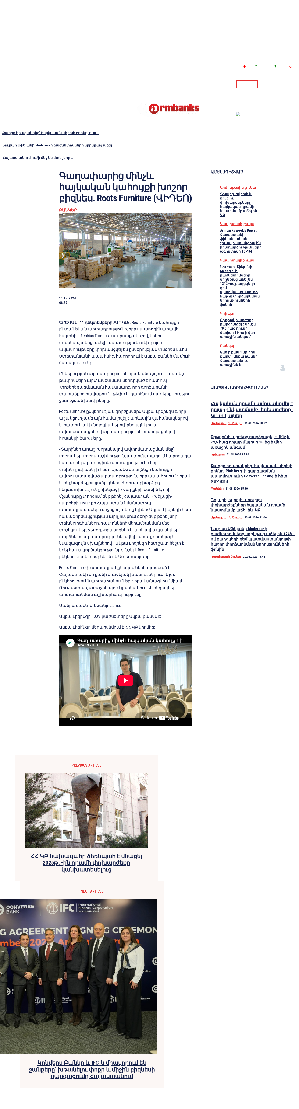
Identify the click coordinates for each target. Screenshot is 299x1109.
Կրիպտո (228, 313)
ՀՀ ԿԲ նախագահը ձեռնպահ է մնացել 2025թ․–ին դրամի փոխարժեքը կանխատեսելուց (86, 863)
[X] (100, 300)
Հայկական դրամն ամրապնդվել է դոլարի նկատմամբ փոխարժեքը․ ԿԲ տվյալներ (252, 409)
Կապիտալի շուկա (237, 224)
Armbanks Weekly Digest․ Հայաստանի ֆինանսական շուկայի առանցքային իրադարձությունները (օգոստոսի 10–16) (241, 241)
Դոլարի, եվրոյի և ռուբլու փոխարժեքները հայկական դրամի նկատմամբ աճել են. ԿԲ (239, 204)
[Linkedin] (296, 84)
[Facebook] (279, 84)
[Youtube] (290, 84)
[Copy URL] (167, 300)
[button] (262, 84)
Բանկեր (68, 210)
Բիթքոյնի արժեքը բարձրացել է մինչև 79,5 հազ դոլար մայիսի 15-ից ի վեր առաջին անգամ (238, 328)
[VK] (150, 300)
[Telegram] (285, 84)
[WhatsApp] (117, 300)
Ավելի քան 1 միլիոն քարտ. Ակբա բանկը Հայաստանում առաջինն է (239, 358)
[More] (184, 300)
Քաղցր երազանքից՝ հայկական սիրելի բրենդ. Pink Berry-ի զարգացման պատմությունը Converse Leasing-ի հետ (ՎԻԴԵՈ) (251, 473)
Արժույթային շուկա (238, 187)
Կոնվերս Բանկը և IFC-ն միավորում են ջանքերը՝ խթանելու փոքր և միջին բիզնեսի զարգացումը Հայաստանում (92, 1070)
